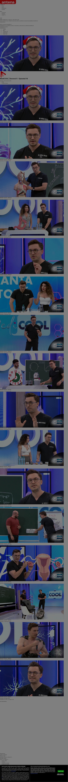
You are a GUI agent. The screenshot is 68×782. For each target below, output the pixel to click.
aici (2, 777)
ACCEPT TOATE (60, 771)
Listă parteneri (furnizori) (34, 773)
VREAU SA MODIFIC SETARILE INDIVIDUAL (60, 774)
